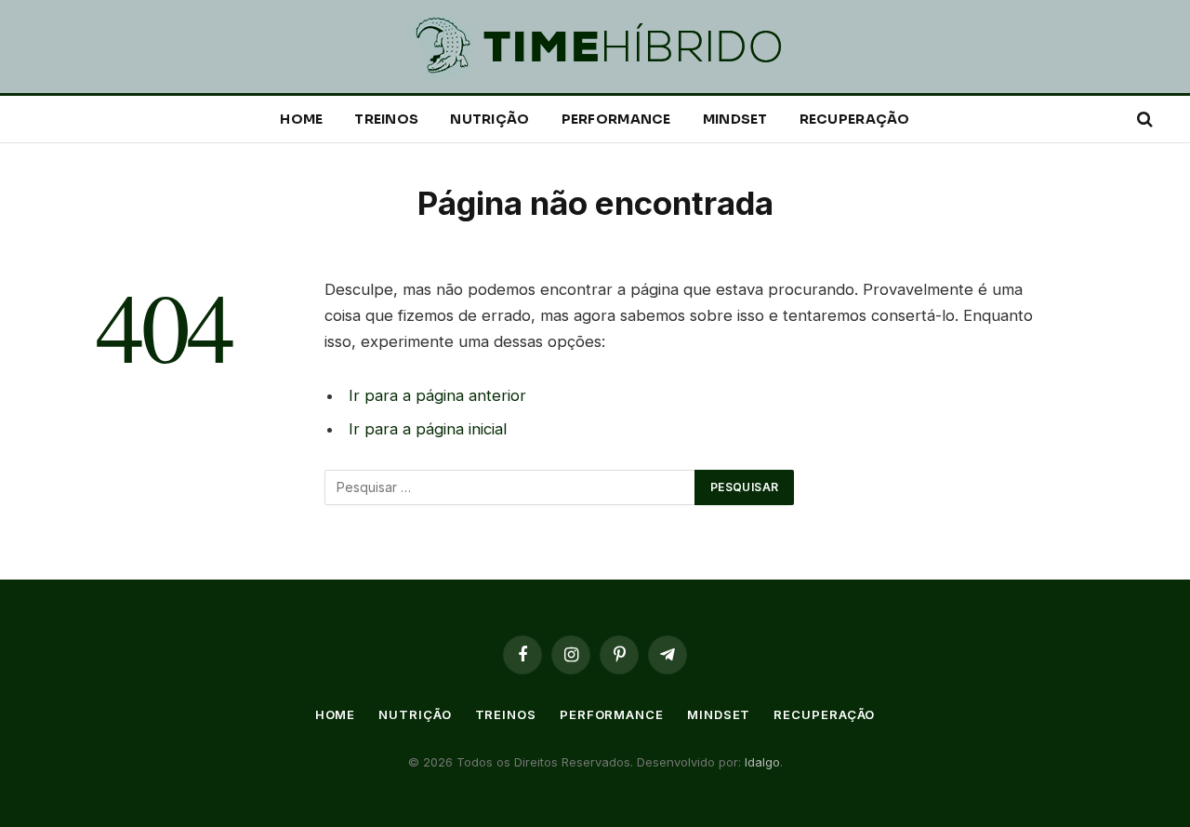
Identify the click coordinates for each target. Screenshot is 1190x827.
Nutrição (489, 119)
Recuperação (855, 119)
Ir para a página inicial (428, 429)
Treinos (386, 119)
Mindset (735, 119)
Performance (616, 119)
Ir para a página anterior (437, 395)
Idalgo (760, 761)
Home (301, 119)
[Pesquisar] (1143, 119)
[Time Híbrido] (595, 47)
